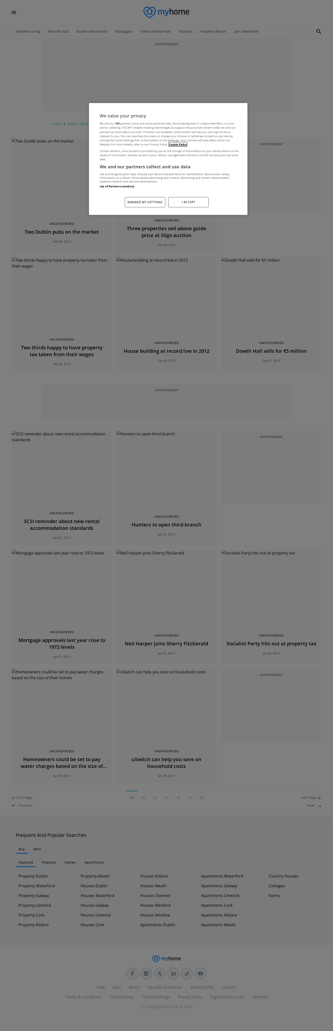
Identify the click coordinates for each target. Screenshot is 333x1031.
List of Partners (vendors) (117, 186)
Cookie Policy (178, 144)
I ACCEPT (189, 202)
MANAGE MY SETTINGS (145, 202)
